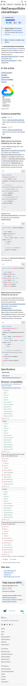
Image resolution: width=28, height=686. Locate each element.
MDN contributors (11, 597)
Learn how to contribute (8, 591)
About (2, 631)
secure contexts (17, 30)
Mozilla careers (5, 636)
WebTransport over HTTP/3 (11, 576)
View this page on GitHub (8, 599)
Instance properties (7, 73)
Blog (2, 634)
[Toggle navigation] (25, 1)
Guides (3, 674)
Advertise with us (5, 639)
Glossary (3, 679)
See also (4, 82)
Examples (4, 75)
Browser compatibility (7, 79)
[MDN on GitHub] (2, 624)
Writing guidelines (5, 656)
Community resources (6, 654)
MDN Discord (4, 659)
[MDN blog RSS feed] (12, 624)
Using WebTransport (9, 570)
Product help (4, 644)
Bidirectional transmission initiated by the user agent (11, 142)
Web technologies (6, 669)
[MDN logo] (4, 618)
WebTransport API (14, 48)
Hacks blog (4, 681)
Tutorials (3, 676)
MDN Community (5, 651)
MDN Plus (3, 642)
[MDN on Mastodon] (10, 624)
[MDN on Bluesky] (4, 624)
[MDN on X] (7, 624)
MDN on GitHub (5, 662)
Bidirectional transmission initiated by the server (11, 294)
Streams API (7, 574)
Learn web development (7, 671)
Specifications (5, 77)
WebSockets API (8, 572)
